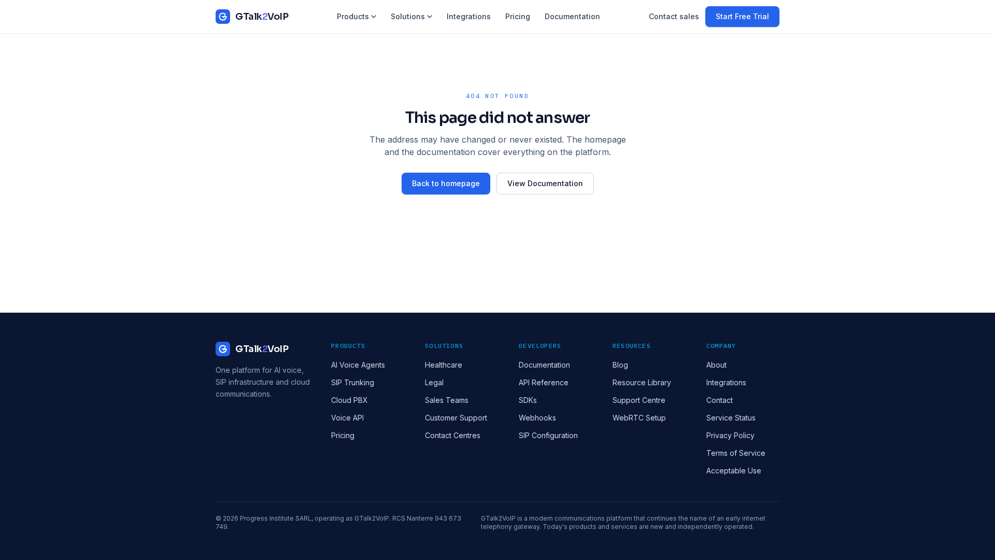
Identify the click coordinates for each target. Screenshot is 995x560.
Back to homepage (446, 183)
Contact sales (674, 16)
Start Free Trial (742, 16)
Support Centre (639, 400)
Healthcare (443, 364)
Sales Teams (446, 400)
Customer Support (456, 417)
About (716, 364)
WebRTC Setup (639, 417)
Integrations (469, 16)
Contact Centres (452, 435)
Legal (434, 382)
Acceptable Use (733, 470)
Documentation (572, 16)
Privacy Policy (730, 435)
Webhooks (537, 417)
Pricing (517, 16)
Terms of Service (735, 453)
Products (353, 16)
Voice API (347, 417)
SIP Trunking (352, 382)
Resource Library (642, 382)
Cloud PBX (349, 400)
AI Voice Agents (358, 364)
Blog (620, 364)
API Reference (543, 382)
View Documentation (545, 183)
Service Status (731, 417)
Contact (719, 400)
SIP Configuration (548, 435)
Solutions (408, 16)
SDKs (528, 400)
